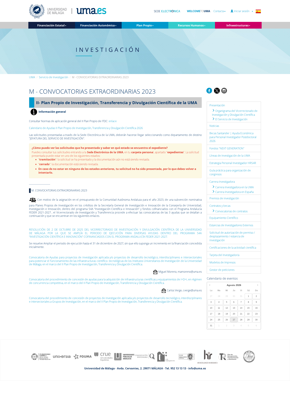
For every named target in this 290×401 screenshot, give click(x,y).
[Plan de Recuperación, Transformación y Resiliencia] (228, 356)
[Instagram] (224, 90)
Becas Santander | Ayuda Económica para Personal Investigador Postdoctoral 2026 (232, 137)
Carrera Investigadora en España (234, 192)
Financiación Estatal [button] (51, 25)
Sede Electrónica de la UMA (105, 152)
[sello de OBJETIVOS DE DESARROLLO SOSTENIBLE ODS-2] (41, 356)
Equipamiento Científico (223, 218)
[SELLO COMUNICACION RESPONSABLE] (145, 356)
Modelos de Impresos (222, 262)
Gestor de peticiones (221, 270)
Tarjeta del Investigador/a (224, 255)
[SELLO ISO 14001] (187, 356)
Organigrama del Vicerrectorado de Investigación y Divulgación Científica (234, 113)
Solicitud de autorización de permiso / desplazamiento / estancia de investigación (232, 236)
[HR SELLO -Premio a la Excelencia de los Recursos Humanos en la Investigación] (207, 356)
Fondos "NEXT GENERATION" (226, 148)
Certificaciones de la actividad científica (232, 247)
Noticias (214, 126)
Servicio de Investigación (53, 77)
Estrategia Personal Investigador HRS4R (232, 163)
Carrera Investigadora (222, 182)
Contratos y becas (219, 206)
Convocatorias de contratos (231, 211)
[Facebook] (209, 90)
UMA (32, 77)
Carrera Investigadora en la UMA (234, 187)
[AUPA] (124, 356)
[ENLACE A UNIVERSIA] (62, 356)
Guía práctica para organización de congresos (230, 172)
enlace (113, 121)
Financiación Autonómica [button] (97, 25)
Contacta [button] (218, 11)
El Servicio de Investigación (231, 119)
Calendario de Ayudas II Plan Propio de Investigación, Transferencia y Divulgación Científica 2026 (86, 128)
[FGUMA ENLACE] (82, 356)
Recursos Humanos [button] (191, 25)
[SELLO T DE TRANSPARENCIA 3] (166, 356)
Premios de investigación (224, 198)
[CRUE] (103, 356)
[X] (216, 90)
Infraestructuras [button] (237, 25)
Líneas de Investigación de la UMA (229, 155)
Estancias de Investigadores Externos (231, 225)
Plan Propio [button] (144, 25)
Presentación (217, 105)
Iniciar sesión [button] (242, 11)
